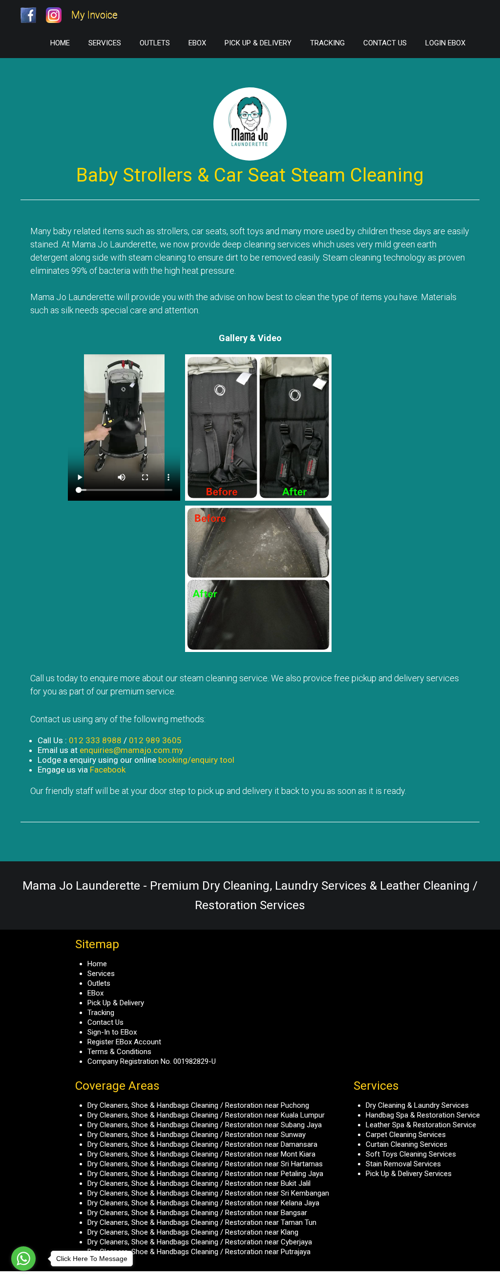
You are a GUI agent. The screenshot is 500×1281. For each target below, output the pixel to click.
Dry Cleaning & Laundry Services (417, 1105)
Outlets (155, 43)
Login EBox (445, 43)
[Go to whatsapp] (23, 1258)
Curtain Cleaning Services (406, 1144)
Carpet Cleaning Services (406, 1134)
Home (60, 43)
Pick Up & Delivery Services (409, 1173)
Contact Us (385, 43)
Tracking (327, 43)
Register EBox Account (124, 1041)
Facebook (107, 769)
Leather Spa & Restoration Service (421, 1124)
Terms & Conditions (119, 1051)
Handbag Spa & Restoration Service (423, 1115)
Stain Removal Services (403, 1163)
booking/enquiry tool (196, 760)
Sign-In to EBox (112, 1032)
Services (104, 43)
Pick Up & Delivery (258, 43)
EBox (197, 43)
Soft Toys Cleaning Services (411, 1154)
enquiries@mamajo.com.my (131, 750)
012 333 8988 (95, 740)
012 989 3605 (155, 740)
